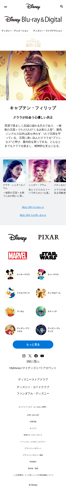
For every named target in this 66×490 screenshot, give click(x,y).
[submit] (62, 6)
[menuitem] (5, 6)
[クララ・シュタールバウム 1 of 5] (14, 170)
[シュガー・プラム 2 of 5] (40, 170)
